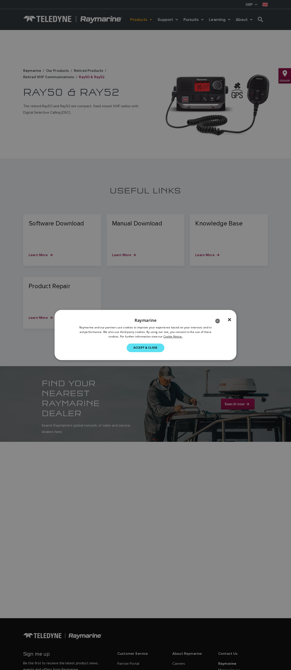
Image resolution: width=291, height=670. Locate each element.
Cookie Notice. (173, 336)
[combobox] (217, 321)
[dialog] (145, 335)
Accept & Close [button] (145, 348)
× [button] (229, 319)
